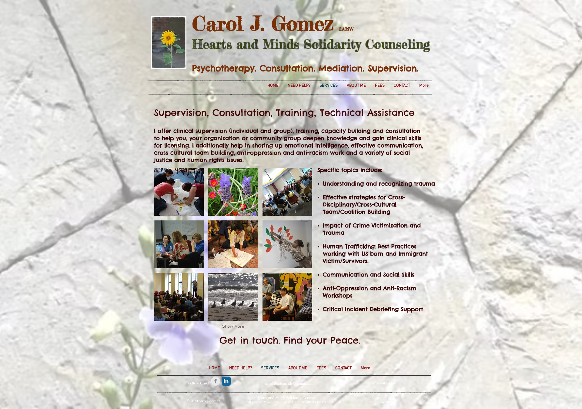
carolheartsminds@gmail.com (289, 383)
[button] (179, 192)
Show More (233, 326)
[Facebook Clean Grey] (215, 381)
